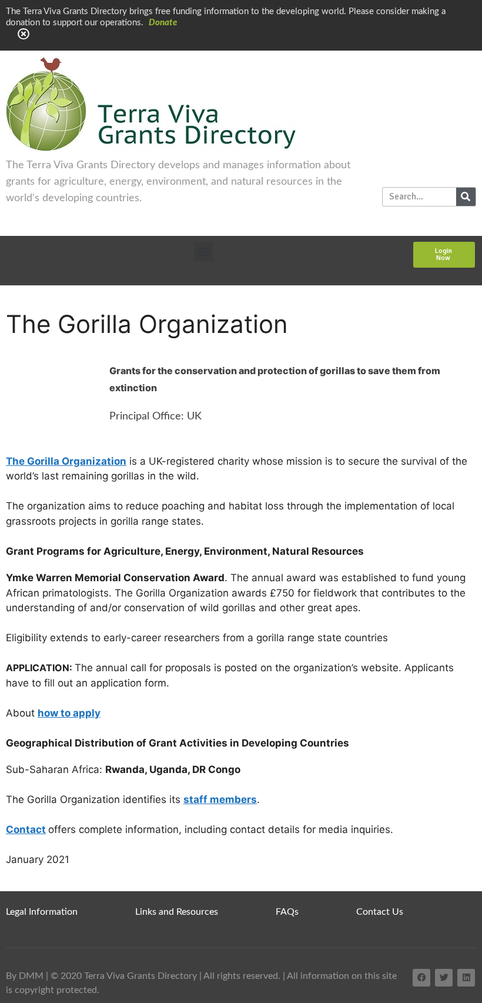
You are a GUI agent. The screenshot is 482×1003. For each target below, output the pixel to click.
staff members (220, 799)
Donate (163, 22)
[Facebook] (421, 978)
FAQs (287, 912)
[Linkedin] (466, 978)
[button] (203, 251)
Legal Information (42, 912)
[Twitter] (444, 978)
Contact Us (379, 912)
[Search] (466, 197)
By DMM (24, 976)
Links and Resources (176, 912)
